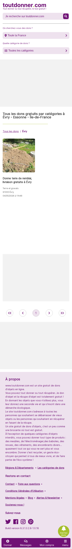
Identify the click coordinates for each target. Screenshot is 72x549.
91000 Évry (8, 192)
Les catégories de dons (51, 467)
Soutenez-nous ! (14, 504)
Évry (24, 131)
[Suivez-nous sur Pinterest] (30, 522)
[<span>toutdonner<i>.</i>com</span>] (24, 6)
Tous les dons (11, 131)
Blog (30, 497)
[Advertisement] (36, 83)
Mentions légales (14, 497)
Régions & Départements (19, 467)
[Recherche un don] (66, 16)
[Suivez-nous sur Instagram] (23, 522)
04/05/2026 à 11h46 (12, 195)
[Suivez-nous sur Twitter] (8, 522)
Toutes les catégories (20, 50)
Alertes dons (63, 534)
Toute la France (17, 35)
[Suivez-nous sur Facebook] (15, 522)
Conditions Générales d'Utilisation (24, 490)
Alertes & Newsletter (48, 497)
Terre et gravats (11, 188)
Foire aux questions (29, 483)
